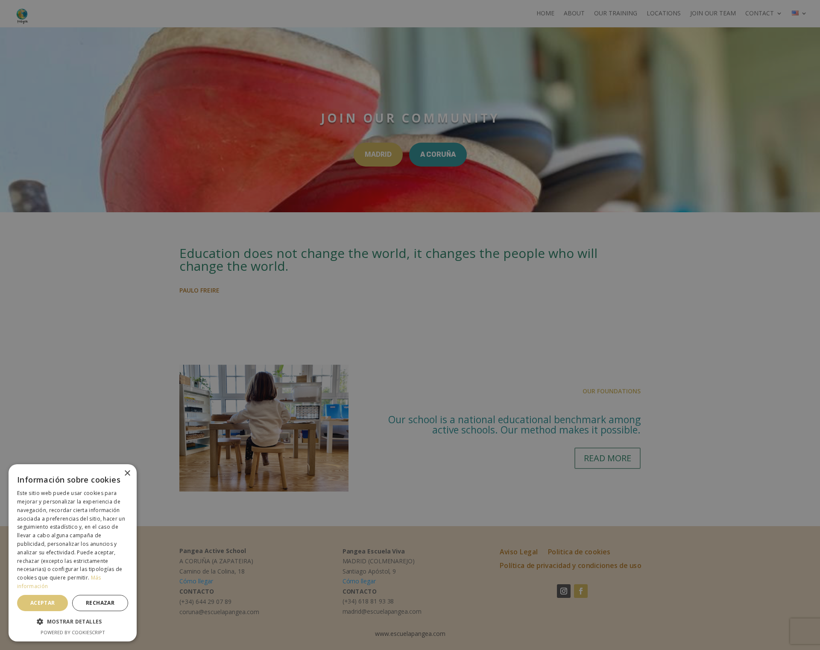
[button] (72, 622)
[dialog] (410, 325)
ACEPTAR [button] (42, 602)
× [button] (127, 473)
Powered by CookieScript (73, 632)
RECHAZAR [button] (100, 602)
